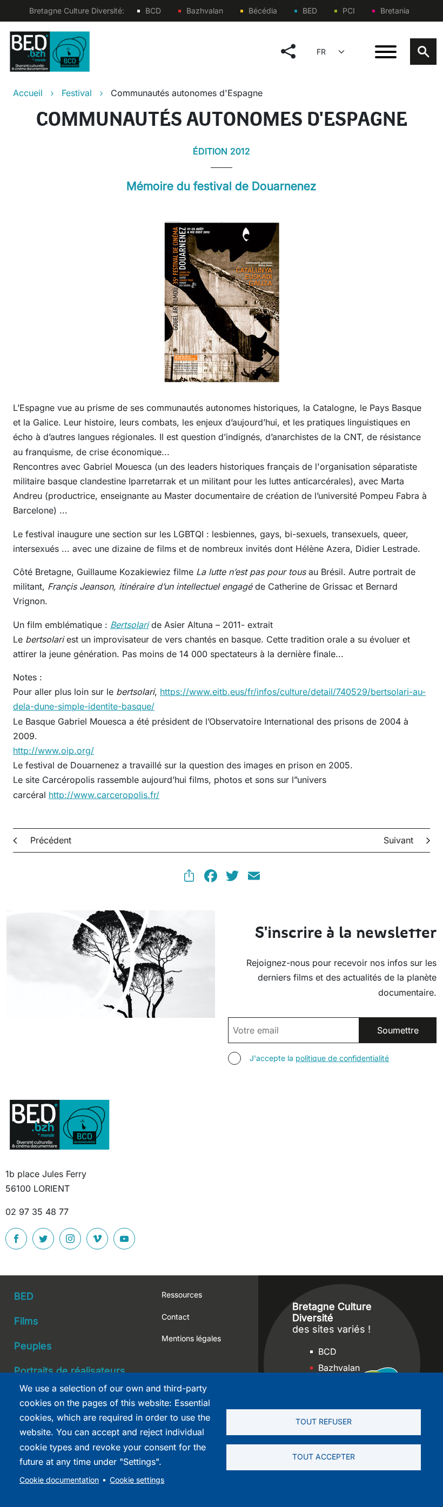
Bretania (395, 10)
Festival (77, 92)
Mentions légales (191, 1338)
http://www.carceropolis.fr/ (104, 794)
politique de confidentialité (342, 1058)
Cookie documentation (59, 1480)
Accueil (28, 92)
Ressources (182, 1294)
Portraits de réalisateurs (69, 1370)
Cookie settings (137, 1480)
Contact (176, 1316)
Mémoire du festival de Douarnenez (221, 186)
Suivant (398, 840)
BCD (153, 10)
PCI (349, 10)
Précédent (50, 840)
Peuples (33, 1345)
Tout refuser (324, 1421)
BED (310, 10)
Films (26, 1321)
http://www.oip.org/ (53, 750)
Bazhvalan (204, 10)
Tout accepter (323, 1456)
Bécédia (263, 10)
